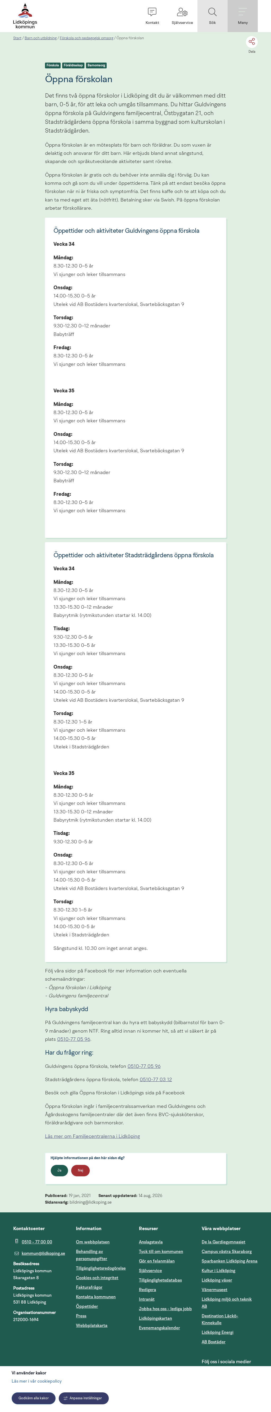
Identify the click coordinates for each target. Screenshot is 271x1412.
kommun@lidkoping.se (43, 1253)
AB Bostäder (230, 1342)
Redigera (147, 1290)
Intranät (167, 1299)
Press (81, 1316)
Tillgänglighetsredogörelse (101, 1268)
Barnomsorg (96, 65)
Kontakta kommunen (96, 1297)
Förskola (53, 65)
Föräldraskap (73, 65)
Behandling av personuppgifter (91, 1255)
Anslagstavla (151, 1242)
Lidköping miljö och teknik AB (227, 1302)
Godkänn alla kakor (34, 1398)
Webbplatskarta (91, 1325)
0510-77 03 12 (156, 1079)
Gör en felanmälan (157, 1261)
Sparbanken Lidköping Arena (230, 1261)
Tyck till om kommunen (167, 1251)
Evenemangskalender (167, 1328)
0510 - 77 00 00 (37, 1242)
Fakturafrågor (89, 1287)
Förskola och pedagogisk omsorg (86, 38)
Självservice (167, 1271)
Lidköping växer (217, 1280)
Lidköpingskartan (167, 1318)
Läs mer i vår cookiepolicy (37, 1381)
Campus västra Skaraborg (227, 1252)
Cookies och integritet (97, 1278)
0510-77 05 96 (73, 1039)
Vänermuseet (214, 1290)
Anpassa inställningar (86, 1398)
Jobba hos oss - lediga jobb (165, 1309)
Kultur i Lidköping (218, 1271)
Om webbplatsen (93, 1242)
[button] (152, 16)
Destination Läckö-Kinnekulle (230, 1319)
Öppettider (87, 1306)
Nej (80, 1170)
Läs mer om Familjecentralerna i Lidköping (92, 1136)
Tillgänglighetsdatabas (167, 1280)
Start (17, 38)
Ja (59, 1170)
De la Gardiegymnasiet (223, 1242)
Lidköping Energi (230, 1332)
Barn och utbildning (41, 38)
